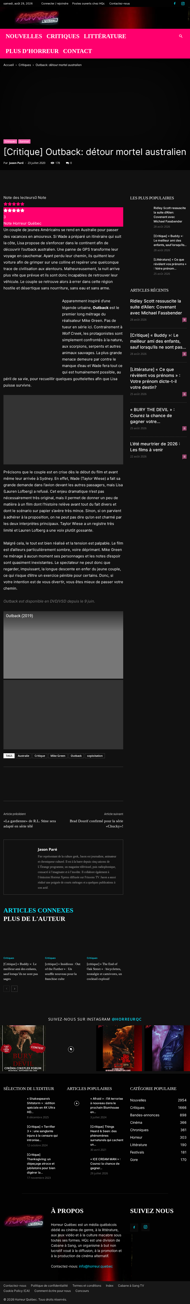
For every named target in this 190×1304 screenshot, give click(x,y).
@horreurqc (127, 1019)
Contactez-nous (119, 3)
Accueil (8, 65)
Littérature (105, 36)
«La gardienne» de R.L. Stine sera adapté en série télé (29, 823)
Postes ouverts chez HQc (88, 3)
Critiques (63, 36)
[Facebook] (174, 3)
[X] (20, 180)
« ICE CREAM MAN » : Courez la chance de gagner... (105, 1163)
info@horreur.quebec (96, 1266)
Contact (77, 51)
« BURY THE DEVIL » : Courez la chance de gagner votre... (152, 415)
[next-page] (14, 989)
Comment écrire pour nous (52, 1291)
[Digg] (54, 180)
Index (109, 1285)
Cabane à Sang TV (131, 1285)
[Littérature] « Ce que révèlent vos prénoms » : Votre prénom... (170, 264)
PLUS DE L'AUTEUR (34, 918)
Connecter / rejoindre (54, 3)
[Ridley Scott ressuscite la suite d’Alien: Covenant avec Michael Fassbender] (140, 213)
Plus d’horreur (32, 51)
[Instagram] (183, 3)
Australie (23, 756)
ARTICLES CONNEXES (38, 910)
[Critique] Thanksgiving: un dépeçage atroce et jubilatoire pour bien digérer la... (41, 1163)
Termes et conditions (86, 1285)
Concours (82, 1291)
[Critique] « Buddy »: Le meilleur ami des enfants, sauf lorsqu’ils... (170, 240)
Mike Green (57, 756)
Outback (76, 756)
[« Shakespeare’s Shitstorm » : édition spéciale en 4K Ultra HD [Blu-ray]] (13, 1103)
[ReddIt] (43, 180)
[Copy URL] (65, 180)
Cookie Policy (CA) (16, 1291)
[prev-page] (6, 989)
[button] (181, 36)
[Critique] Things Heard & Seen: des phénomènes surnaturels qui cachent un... (106, 1135)
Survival (24, 141)
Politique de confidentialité (49, 1285)
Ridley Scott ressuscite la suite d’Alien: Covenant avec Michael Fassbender (156, 307)
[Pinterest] (31, 180)
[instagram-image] (23, 1048)
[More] (77, 180)
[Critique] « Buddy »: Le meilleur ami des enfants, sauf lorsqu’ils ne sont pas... (158, 341)
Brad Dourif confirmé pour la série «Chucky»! (96, 823)
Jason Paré (16, 163)
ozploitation (95, 756)
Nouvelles (24, 36)
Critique (40, 756)
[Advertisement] (63, 429)
